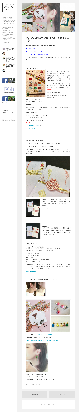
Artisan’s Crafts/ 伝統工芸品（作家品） (8, 28)
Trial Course (37, 384)
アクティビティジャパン (43, 334)
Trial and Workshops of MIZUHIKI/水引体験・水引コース (8, 21)
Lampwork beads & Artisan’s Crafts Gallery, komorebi (7, 18)
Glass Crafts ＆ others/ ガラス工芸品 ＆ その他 (8, 30)
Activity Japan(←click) (31, 271)
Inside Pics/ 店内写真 (7, 37)
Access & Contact (6, 42)
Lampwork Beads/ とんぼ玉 (8, 24)
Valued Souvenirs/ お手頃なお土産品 (8, 35)
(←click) (51, 334)
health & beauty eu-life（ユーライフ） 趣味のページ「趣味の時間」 (43, 340)
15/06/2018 (28, 384)
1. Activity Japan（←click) (32, 125)
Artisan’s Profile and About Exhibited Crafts (8, 33)
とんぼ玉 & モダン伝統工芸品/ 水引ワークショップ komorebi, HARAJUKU (8, 8)
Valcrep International (7, 121)
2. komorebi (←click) (31, 128)
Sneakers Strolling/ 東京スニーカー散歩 (8, 39)
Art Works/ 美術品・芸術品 (8, 25)
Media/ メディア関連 (6, 41)
